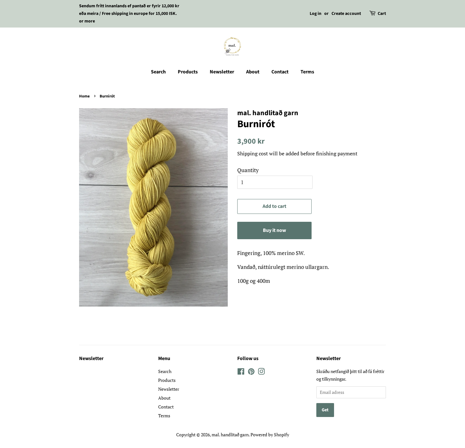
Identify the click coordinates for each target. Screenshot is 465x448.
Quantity (248, 170)
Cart (382, 13)
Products (188, 71)
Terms (307, 71)
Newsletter (222, 71)
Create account (346, 13)
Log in (315, 13)
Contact (279, 71)
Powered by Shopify (270, 435)
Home (84, 96)
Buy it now (274, 230)
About (252, 71)
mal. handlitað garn (230, 435)
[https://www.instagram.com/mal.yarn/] (241, 373)
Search (158, 71)
